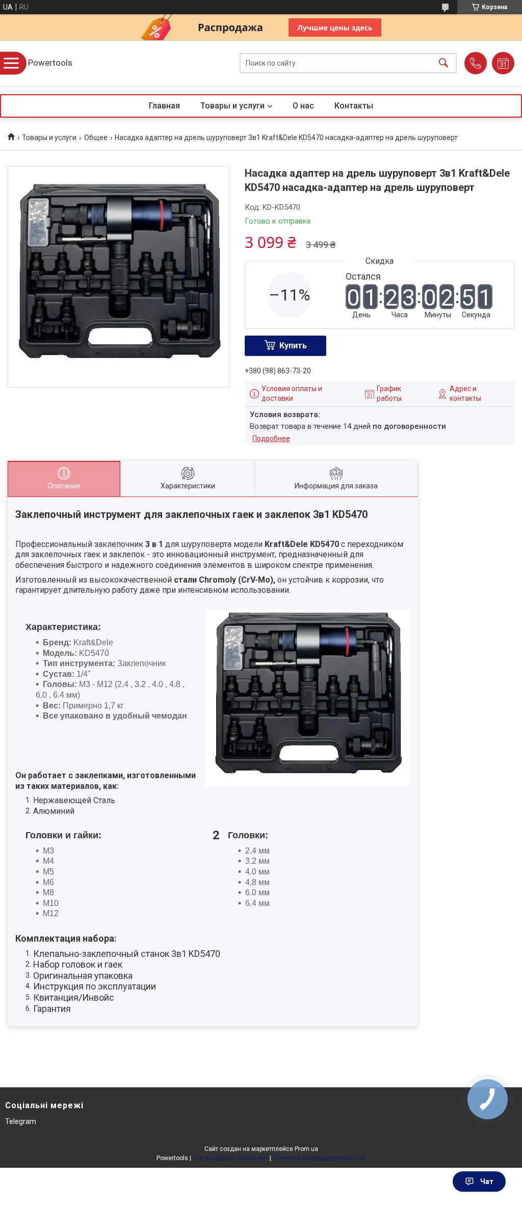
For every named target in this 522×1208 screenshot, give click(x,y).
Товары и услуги (232, 106)
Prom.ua (306, 1148)
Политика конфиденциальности (319, 1158)
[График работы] (503, 63)
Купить (293, 345)
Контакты (353, 106)
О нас (303, 106)
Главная (164, 106)
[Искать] (443, 63)
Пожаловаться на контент (230, 1158)
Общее (96, 137)
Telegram (20, 1121)
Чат (486, 1181)
